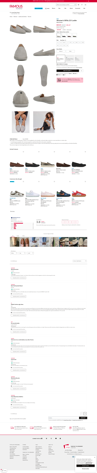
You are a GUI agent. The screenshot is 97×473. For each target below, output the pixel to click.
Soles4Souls (50, 449)
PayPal (37, 461)
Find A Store (25, 449)
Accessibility (38, 464)
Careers (49, 448)
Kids (65, 8)
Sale (84, 8)
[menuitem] (38, 9)
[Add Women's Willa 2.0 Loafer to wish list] (81, 70)
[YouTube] (56, 438)
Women (53, 8)
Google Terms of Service (77, 420)
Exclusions (37, 449)
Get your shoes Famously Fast (59, 426)
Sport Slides (12, 452)
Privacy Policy (66, 452)
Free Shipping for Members (20, 426)
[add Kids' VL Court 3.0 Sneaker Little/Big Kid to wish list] (54, 181)
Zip (36, 456)
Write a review (69, 29)
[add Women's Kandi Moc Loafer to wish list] (85, 151)
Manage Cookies (38, 465)
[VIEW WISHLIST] (82, 5)
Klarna (37, 458)
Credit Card (25, 457)
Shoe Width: (59, 49)
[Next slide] (86, 1)
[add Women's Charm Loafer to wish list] (70, 151)
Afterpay (37, 459)
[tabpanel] (48, 0)
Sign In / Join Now (26, 454)
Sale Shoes (11, 458)
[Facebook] (42, 438)
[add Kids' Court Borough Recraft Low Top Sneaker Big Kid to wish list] (70, 181)
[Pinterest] (46, 438)
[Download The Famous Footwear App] (60, 438)
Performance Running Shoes (15, 455)
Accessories (77, 8)
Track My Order (38, 451)
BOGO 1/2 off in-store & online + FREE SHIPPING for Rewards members (45, 0)
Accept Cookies (85, 465)
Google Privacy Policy (67, 420)
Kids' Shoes (12, 456)
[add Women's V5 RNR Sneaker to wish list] (23, 181)
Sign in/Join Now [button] (79, 67)
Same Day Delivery (26, 448)
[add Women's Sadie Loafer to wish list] (23, 151)
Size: (58, 40)
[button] (61, 0)
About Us (50, 446)
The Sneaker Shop (13, 448)
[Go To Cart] (85, 4)
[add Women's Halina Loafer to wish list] (39, 151)
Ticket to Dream (51, 451)
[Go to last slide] (11, 1)
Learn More (25, 455)
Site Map (50, 452)
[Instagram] (51, 438)
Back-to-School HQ (13, 446)
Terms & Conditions (73, 452)
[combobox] (66, 4)
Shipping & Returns (39, 448)
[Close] (94, 457)
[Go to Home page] (16, 7)
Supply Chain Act (81, 452)
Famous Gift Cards (38, 426)
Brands (71, 8)
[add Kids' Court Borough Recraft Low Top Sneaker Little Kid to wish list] (39, 181)
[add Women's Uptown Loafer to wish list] (54, 151)
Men (59, 8)
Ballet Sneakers (12, 449)
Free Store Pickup (26, 446)
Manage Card (80, 450)
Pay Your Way (75, 426)
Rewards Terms (25, 460)
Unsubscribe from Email (40, 462)
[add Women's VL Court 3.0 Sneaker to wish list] (85, 181)
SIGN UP (83, 417)
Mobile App (25, 458)
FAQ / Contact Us (39, 446)
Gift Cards (37, 452)
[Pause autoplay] (88, 1)
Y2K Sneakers (12, 451)
